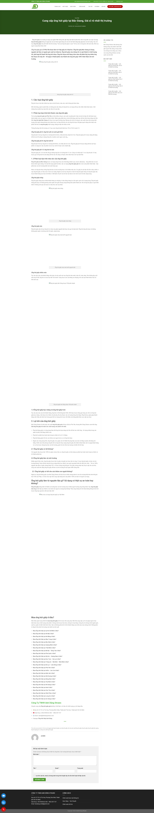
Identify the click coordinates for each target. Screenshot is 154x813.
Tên (34, 768)
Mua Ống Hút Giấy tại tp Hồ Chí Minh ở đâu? (46, 631)
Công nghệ (82, 6)
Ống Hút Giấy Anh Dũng (45, 718)
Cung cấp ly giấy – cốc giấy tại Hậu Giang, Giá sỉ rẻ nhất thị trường (115, 79)
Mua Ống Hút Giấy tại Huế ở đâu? (42, 687)
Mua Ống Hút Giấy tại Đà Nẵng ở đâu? (44, 636)
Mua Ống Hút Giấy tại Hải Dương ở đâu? (44, 676)
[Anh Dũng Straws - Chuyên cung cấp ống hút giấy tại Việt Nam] (34, 6)
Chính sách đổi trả (68, 804)
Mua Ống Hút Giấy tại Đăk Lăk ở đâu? (44, 673)
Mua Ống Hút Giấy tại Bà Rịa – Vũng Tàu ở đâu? (47, 650)
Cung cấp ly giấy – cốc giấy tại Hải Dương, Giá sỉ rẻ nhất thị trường (115, 86)
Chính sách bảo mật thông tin (71, 798)
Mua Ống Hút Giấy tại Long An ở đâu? (44, 696)
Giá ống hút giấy (36, 426)
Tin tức (90, 6)
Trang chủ (57, 6)
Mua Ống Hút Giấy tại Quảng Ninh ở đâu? (45, 645)
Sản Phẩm (73, 6)
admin (84, 26)
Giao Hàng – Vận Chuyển (69, 801)
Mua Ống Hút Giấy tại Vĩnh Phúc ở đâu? (44, 693)
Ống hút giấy (35, 39)
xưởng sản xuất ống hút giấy (46, 729)
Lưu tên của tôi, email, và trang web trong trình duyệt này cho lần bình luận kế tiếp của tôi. (61, 775)
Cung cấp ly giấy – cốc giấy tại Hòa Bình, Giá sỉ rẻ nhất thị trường (115, 72)
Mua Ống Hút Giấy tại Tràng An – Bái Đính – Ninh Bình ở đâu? (51, 662)
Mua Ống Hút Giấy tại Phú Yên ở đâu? (44, 667)
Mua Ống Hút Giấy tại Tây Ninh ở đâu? (44, 682)
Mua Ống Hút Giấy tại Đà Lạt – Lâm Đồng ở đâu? (47, 665)
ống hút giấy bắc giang (93, 728)
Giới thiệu (65, 6)
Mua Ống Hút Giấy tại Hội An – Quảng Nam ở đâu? (47, 656)
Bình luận (36, 754)
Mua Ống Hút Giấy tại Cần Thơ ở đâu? (44, 690)
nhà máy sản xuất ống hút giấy (74, 728)
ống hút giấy (84, 728)
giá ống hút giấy (55, 728)
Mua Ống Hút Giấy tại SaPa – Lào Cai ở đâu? (46, 670)
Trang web (80, 768)
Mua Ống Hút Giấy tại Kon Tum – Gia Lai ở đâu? (47, 659)
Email (57, 768)
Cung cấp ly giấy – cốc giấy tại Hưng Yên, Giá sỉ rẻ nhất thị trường (115, 65)
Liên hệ (103, 6)
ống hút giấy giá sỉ (35, 729)
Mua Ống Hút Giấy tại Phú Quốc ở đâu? (44, 653)
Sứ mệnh (97, 6)
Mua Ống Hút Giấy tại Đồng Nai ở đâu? (44, 679)
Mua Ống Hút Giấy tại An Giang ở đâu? (44, 699)
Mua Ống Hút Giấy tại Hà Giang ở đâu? (44, 684)
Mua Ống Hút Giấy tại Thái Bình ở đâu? (44, 648)
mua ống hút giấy (63, 728)
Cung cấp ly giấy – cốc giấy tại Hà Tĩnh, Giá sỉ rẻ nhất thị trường (115, 92)
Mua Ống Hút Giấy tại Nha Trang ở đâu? (44, 639)
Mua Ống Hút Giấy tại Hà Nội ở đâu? (43, 633)
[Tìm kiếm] (51, 6)
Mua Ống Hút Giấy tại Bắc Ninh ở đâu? (44, 642)
